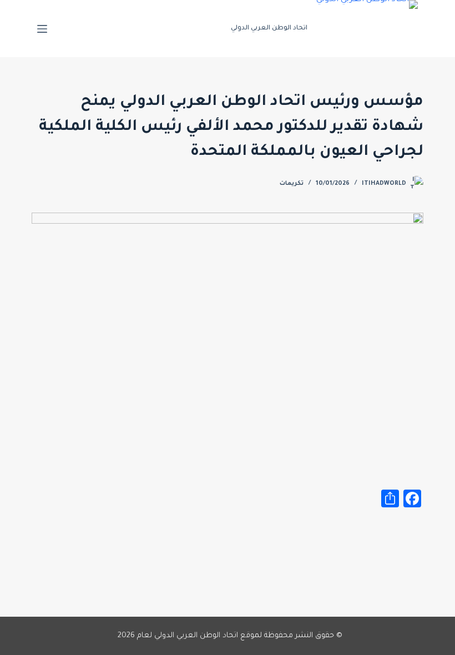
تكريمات (292, 183)
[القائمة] (42, 29)
